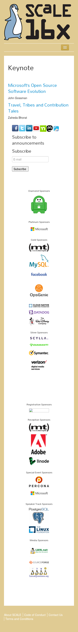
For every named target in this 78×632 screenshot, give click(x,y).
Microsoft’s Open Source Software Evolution (32, 88)
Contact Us (56, 615)
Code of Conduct (35, 615)
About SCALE (12, 615)
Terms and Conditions (19, 619)
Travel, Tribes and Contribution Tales (38, 107)
